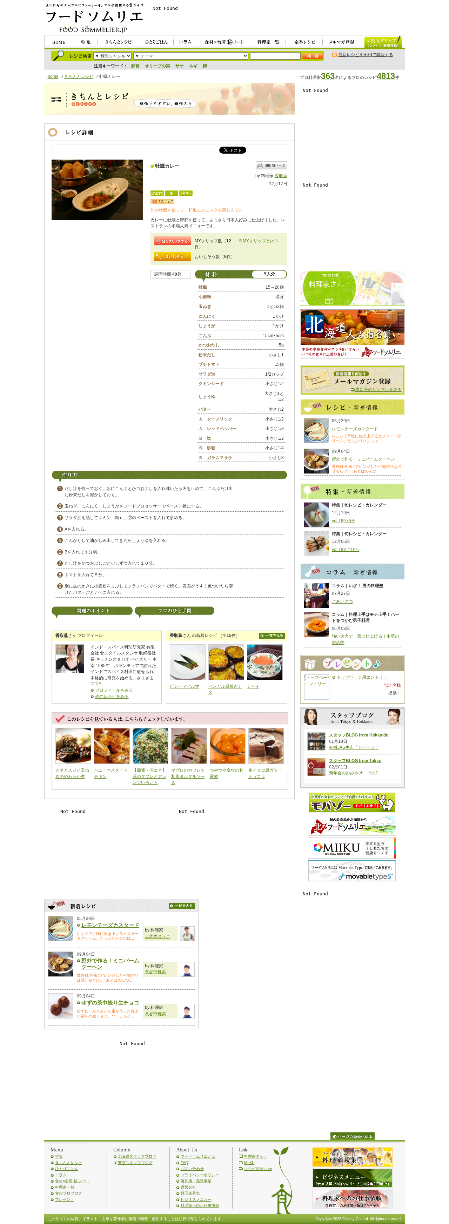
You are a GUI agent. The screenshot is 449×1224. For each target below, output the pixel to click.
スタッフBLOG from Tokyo (355, 760)
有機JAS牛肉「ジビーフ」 (354, 747)
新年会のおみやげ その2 (353, 773)
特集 (59, 1156)
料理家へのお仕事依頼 (200, 1205)
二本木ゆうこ (157, 936)
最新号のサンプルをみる (378, 389)
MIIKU (249, 1163)
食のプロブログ (68, 1193)
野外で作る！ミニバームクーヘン (363, 459)
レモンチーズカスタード (110, 925)
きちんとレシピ (79, 76)
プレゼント (64, 1199)
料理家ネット (255, 1156)
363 (328, 76)
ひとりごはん (66, 1168)
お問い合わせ (192, 1168)
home (53, 76)
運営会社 (188, 1187)
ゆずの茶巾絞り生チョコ (110, 1003)
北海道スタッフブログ (137, 1156)
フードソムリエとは (198, 1156)
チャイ (253, 686)
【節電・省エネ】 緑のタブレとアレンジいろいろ (149, 776)
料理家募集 (190, 1193)
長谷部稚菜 (155, 971)
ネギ (193, 65)
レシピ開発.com (258, 1168)
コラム (61, 1175)
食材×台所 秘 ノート (72, 1181)
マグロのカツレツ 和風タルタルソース (190, 776)
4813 (386, 76)
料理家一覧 (64, 1187)
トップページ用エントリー (362, 677)
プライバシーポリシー (200, 1175)
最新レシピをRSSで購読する (365, 54)
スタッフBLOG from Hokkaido (358, 735)
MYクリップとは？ (261, 240)
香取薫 (281, 175)
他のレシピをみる (112, 696)
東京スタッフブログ (135, 1163)
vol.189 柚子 (343, 520)
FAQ (184, 1163)
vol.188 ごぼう (346, 549)
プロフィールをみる (114, 690)
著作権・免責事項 (196, 1181)
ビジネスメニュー (196, 1199)
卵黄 (135, 65)
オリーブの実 (157, 65)
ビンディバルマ (184, 686)
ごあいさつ (342, 601)
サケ (179, 65)
